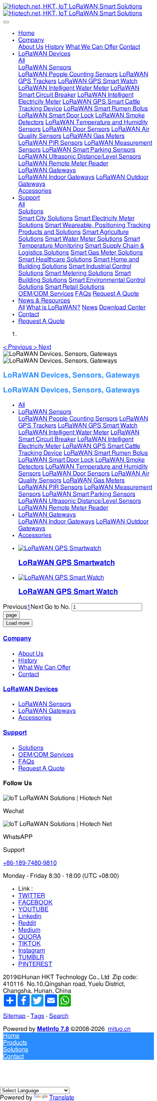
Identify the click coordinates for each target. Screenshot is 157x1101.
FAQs (26, 762)
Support (15, 733)
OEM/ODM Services (46, 755)
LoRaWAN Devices (30, 689)
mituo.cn (119, 1029)
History (27, 661)
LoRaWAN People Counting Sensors (68, 419)
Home (26, 33)
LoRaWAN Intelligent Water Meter (63, 432)
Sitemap (14, 1016)
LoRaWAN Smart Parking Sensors (88, 494)
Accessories (34, 535)
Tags (37, 1016)
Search (59, 1016)
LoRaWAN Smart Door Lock (56, 460)
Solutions (30, 748)
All (21, 61)
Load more (17, 623)
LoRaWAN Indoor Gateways (56, 521)
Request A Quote (41, 768)
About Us (30, 654)
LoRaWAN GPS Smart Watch (98, 425)
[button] (18, 347)
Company (17, 638)
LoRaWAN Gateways (47, 515)
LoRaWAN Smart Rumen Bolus (106, 453)
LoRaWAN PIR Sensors (50, 487)
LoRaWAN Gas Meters (94, 480)
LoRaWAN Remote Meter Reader (63, 508)
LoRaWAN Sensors (44, 412)
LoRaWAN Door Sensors (76, 473)
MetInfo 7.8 (53, 1029)
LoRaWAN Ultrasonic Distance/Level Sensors (79, 501)
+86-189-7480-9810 (30, 863)
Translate (61, 1098)
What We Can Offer (44, 667)
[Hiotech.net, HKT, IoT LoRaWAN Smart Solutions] (78, 10)
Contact (28, 674)
